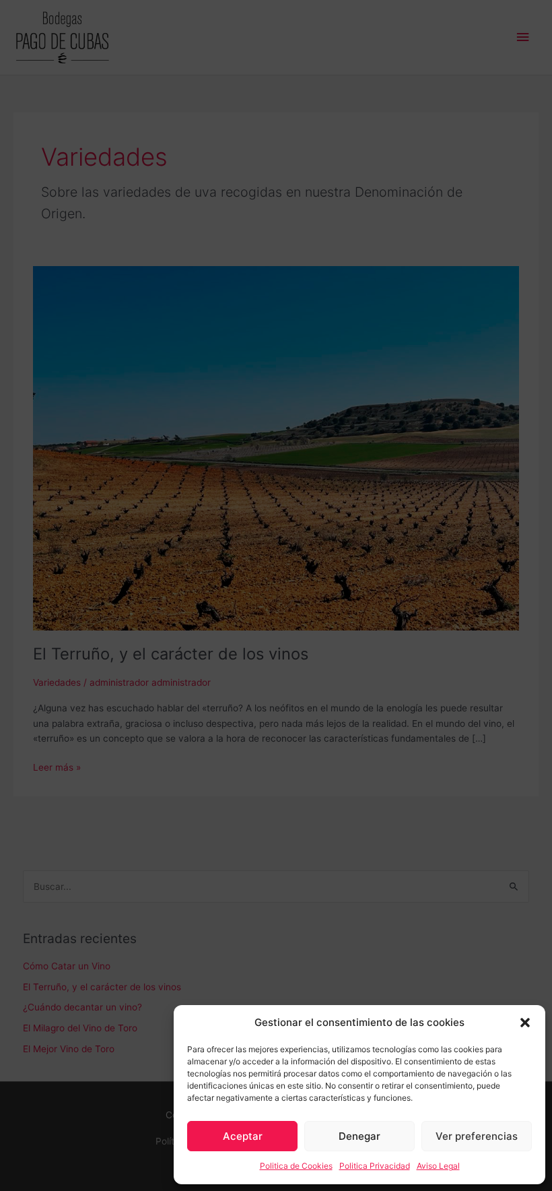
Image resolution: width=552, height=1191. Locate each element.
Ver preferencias (477, 1136)
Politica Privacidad (374, 1166)
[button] (525, 1022)
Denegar (359, 1136)
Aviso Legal (438, 1166)
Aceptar (243, 1136)
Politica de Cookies (296, 1166)
